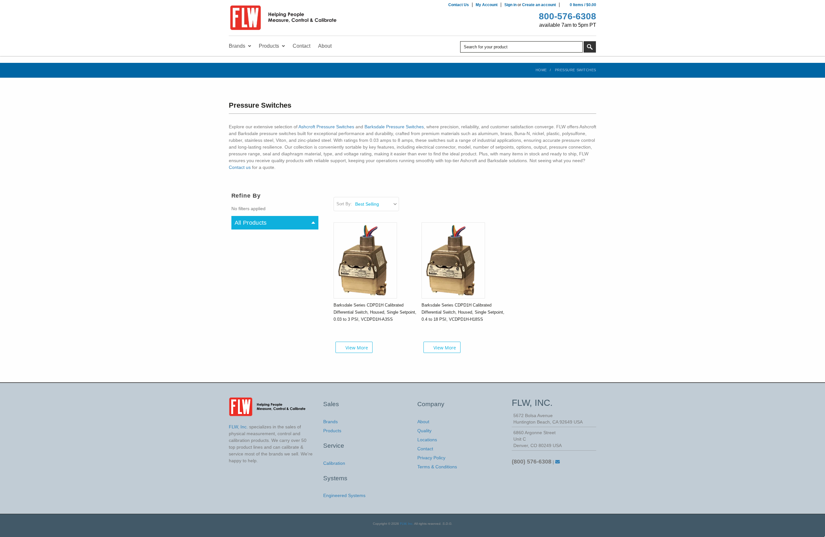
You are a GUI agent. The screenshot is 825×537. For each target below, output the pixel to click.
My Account (487, 5)
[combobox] (521, 47)
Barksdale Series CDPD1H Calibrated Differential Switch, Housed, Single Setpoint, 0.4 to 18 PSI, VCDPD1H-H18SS (463, 312)
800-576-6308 (567, 16)
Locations (427, 439)
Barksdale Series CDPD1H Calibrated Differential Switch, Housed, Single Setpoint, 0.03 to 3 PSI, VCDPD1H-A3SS (375, 312)
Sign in (510, 5)
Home (541, 70)
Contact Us (458, 5)
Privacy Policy (431, 457)
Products (332, 430)
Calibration (334, 463)
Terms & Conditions (437, 466)
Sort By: (344, 203)
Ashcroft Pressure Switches (326, 126)
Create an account (539, 5)
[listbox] (376, 204)
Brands (330, 421)
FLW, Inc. (406, 523)
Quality (424, 430)
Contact (425, 448)
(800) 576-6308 (531, 461)
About (423, 421)
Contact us (240, 167)
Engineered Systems (344, 495)
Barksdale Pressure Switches (394, 126)
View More (356, 348)
